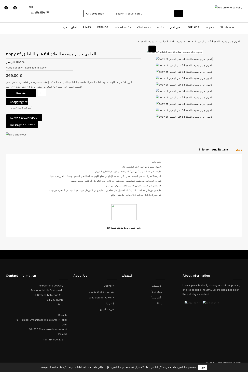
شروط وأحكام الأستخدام (101, 291)
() (40, 11)
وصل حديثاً (157, 291)
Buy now (19, 102)
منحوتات (210, 27)
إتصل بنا (110, 303)
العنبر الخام (175, 27)
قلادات (160, 27)
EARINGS (102, 27)
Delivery (109, 285)
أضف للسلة (21, 92)
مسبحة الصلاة (144, 27)
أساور (74, 27)
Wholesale (227, 27)
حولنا (64, 27)
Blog (159, 303)
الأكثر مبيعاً (157, 297)
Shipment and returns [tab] (214, 149)
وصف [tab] (239, 149)
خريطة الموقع (107, 309)
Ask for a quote (22, 125)
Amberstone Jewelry (101, 297)
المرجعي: (10, 62)
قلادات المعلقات (123, 27)
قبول (202, 367)
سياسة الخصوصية (50, 367)
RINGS (87, 27)
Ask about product (24, 118)
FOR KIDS (193, 27)
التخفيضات (157, 285)
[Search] (178, 13)
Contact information (21, 275)
